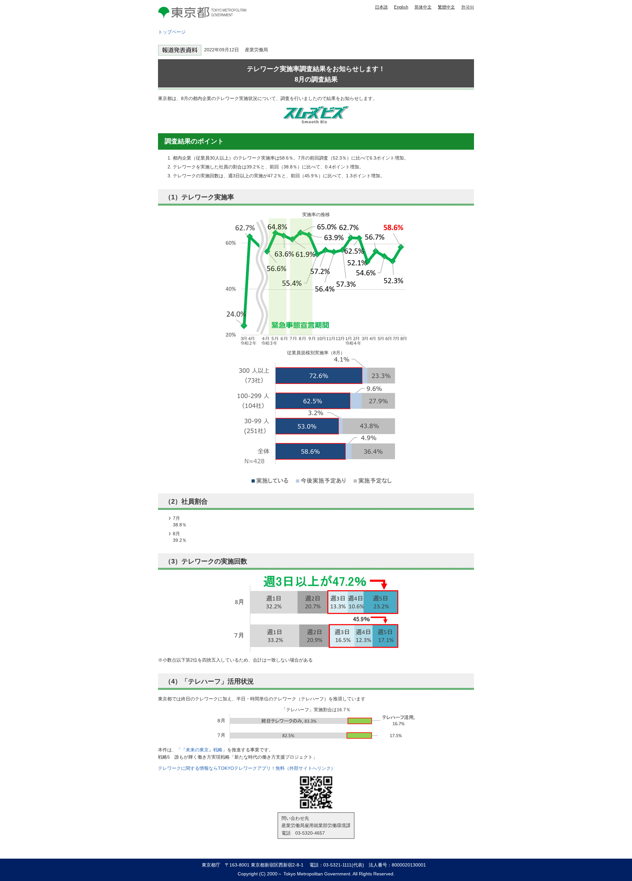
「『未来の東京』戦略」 (201, 749)
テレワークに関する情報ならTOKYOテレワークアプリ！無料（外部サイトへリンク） (246, 768)
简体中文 (423, 7)
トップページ (172, 32)
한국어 (467, 7)
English (401, 7)
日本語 (381, 7)
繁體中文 (446, 7)
